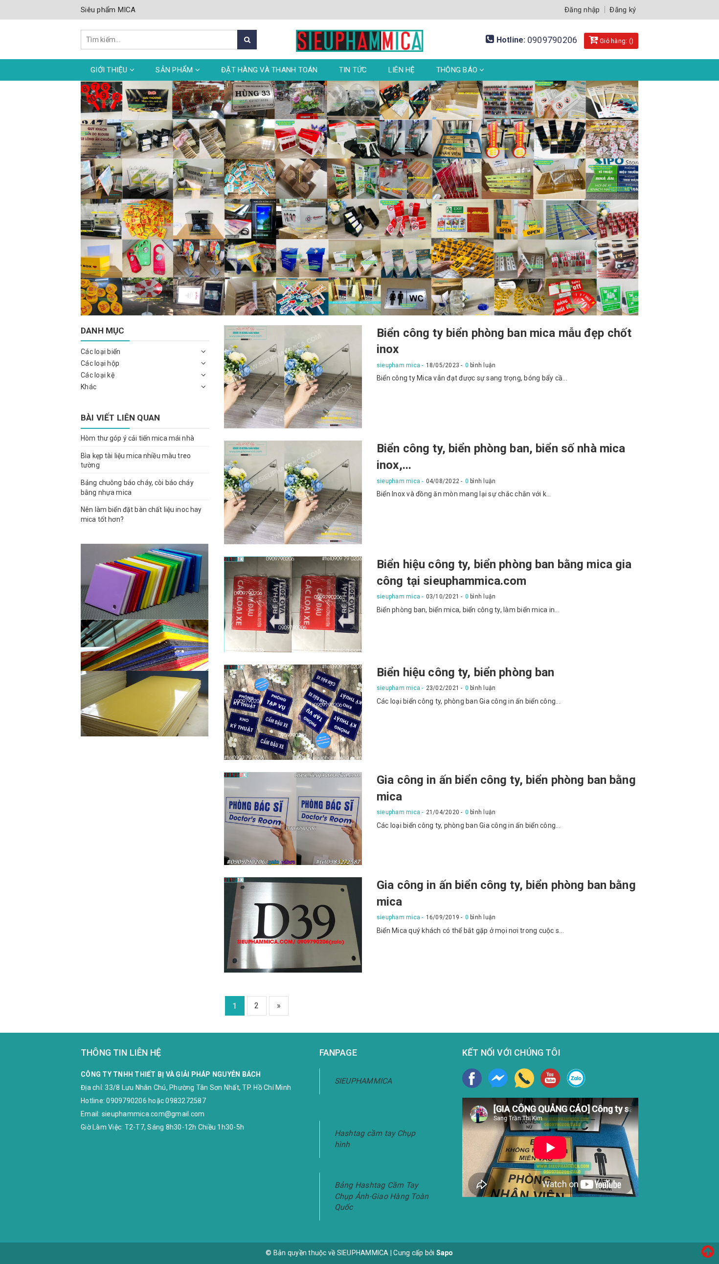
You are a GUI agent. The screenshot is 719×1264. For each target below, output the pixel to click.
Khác (88, 387)
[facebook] (472, 1078)
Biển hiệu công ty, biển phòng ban (466, 672)
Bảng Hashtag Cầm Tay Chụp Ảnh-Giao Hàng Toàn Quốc (382, 1196)
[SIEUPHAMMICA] (359, 35)
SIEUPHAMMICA (363, 1081)
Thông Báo (458, 70)
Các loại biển (100, 351)
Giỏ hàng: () (615, 40)
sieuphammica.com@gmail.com (153, 1114)
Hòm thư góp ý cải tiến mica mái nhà (137, 438)
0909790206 (552, 40)
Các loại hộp (100, 363)
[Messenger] (498, 1078)
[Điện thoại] (524, 1078)
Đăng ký (622, 9)
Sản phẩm (175, 70)
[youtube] (550, 1078)
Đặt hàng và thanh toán (269, 70)
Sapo (444, 1253)
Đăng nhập (582, 9)
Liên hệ (401, 70)
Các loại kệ (97, 375)
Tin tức (353, 70)
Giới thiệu (110, 70)
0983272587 (185, 1101)
